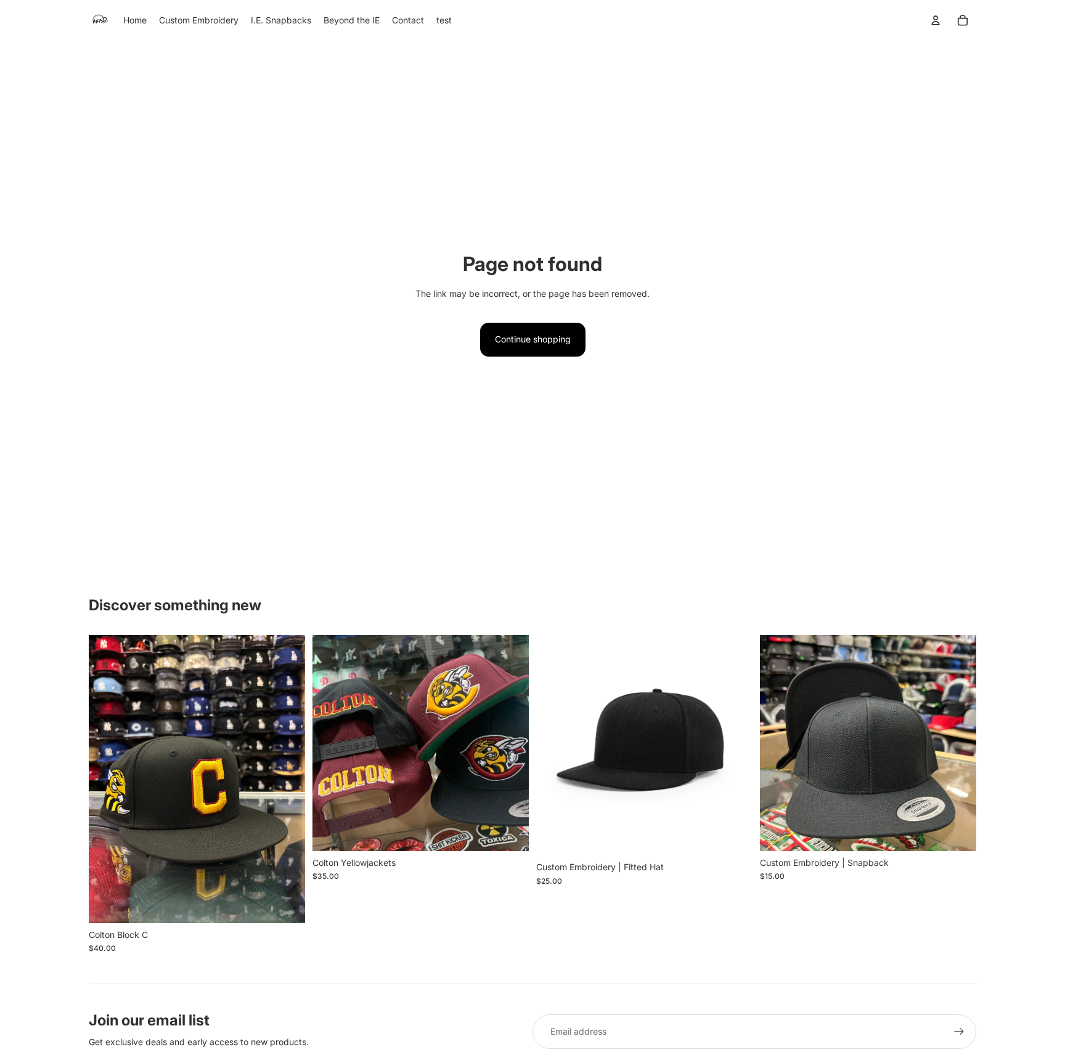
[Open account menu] (935, 20)
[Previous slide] (107, 779)
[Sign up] (959, 1031)
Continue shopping (533, 339)
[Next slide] (286, 779)
